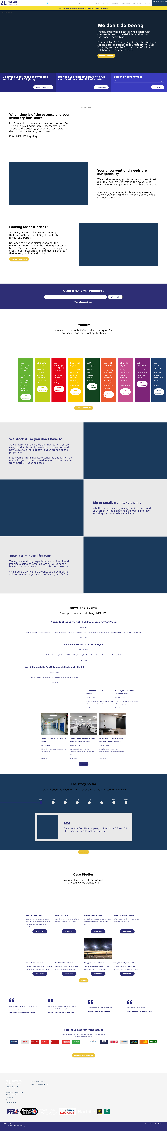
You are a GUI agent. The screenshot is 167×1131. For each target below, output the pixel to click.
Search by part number (128, 76)
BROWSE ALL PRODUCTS (83, 408)
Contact (147, 3)
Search (116, 297)
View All (83, 764)
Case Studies (126, 3)
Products (115, 3)
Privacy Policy (8, 1123)
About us (105, 3)
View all (83, 302)
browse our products (43, 87)
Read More (83, 852)
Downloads (137, 3)
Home (97, 3)
